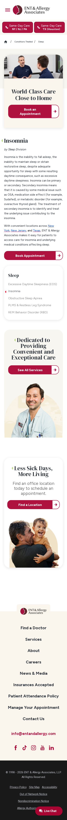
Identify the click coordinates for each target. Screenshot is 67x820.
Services (33, 639)
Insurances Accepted (33, 684)
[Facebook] (15, 747)
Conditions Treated (23, 41)
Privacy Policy (18, 787)
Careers (33, 662)
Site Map (34, 787)
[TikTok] (24, 747)
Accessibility (49, 787)
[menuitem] (33, 627)
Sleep (41, 41)
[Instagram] (33, 747)
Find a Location (30, 505)
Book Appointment (30, 256)
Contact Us (33, 718)
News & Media (33, 673)
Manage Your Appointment (33, 707)
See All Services (30, 370)
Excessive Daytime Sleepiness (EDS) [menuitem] (32, 284)
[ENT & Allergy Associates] (31, 10)
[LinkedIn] (51, 747)
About (34, 650)
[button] (7, 10)
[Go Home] (7, 41)
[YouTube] (42, 747)
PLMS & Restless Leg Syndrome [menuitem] (29, 305)
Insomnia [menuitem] (14, 291)
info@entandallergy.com (33, 733)
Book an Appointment (30, 111)
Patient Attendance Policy (33, 696)
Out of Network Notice (33, 794)
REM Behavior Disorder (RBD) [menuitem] (28, 312)
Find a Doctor (33, 627)
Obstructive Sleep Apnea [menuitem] (25, 298)
